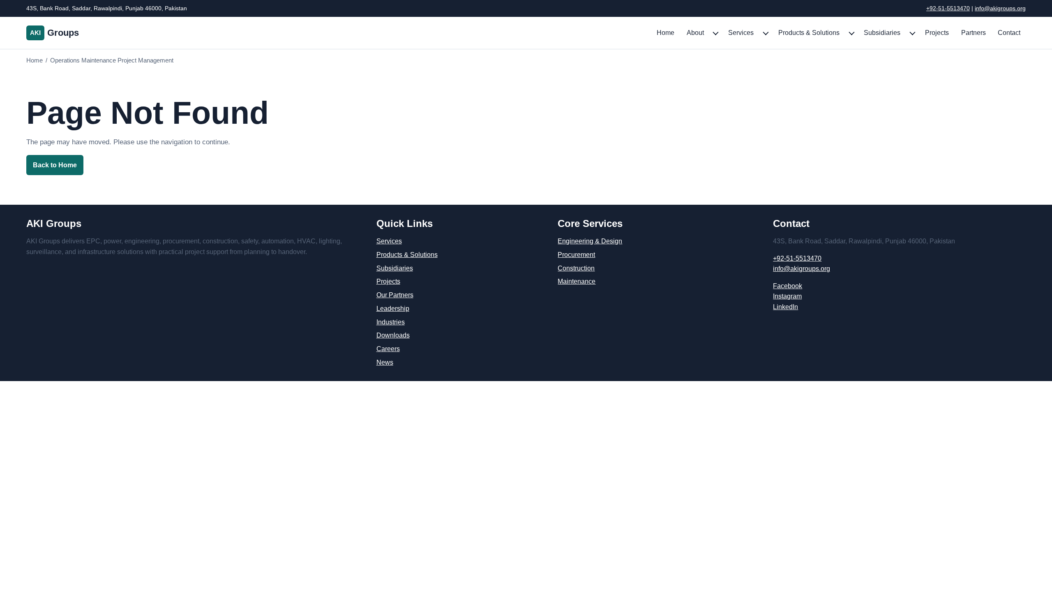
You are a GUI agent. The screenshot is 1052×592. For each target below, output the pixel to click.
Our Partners (394, 294)
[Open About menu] (715, 33)
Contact (1009, 32)
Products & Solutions (809, 32)
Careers (388, 348)
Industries (390, 322)
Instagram (787, 296)
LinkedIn (785, 306)
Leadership (392, 308)
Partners (973, 32)
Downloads (393, 335)
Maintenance (576, 281)
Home (665, 32)
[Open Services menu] (765, 33)
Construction (576, 268)
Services (741, 32)
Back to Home (55, 165)
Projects (937, 32)
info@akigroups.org (1000, 8)
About (695, 32)
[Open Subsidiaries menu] (912, 33)
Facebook (787, 285)
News (384, 362)
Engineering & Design (590, 241)
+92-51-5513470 (948, 8)
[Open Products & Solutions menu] (851, 33)
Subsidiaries (882, 32)
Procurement (576, 254)
